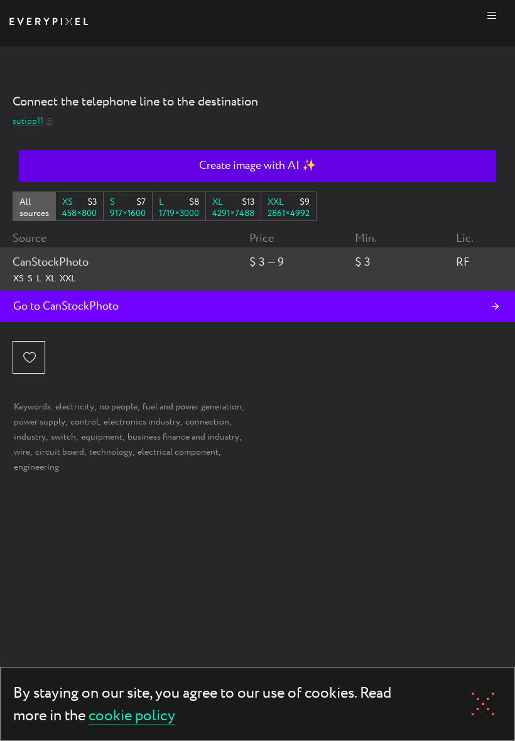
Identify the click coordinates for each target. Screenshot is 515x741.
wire (22, 452)
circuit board (59, 452)
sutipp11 (28, 121)
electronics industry (142, 422)
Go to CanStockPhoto (66, 306)
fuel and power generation (192, 407)
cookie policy (132, 717)
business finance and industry (183, 437)
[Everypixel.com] (48, 23)
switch (63, 437)
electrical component (178, 452)
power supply (39, 422)
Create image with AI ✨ (257, 166)
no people (118, 407)
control (84, 422)
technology (111, 452)
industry (30, 437)
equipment (101, 437)
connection (207, 422)
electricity (74, 407)
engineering (36, 467)
